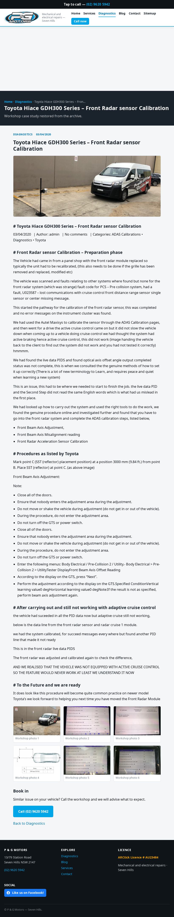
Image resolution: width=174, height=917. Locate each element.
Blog (122, 13)
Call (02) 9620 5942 (33, 811)
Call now (80, 21)
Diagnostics (107, 13)
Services (89, 13)
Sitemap (150, 13)
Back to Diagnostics (29, 823)
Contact (134, 13)
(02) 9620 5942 (98, 4)
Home (75, 13)
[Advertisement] (87, 59)
